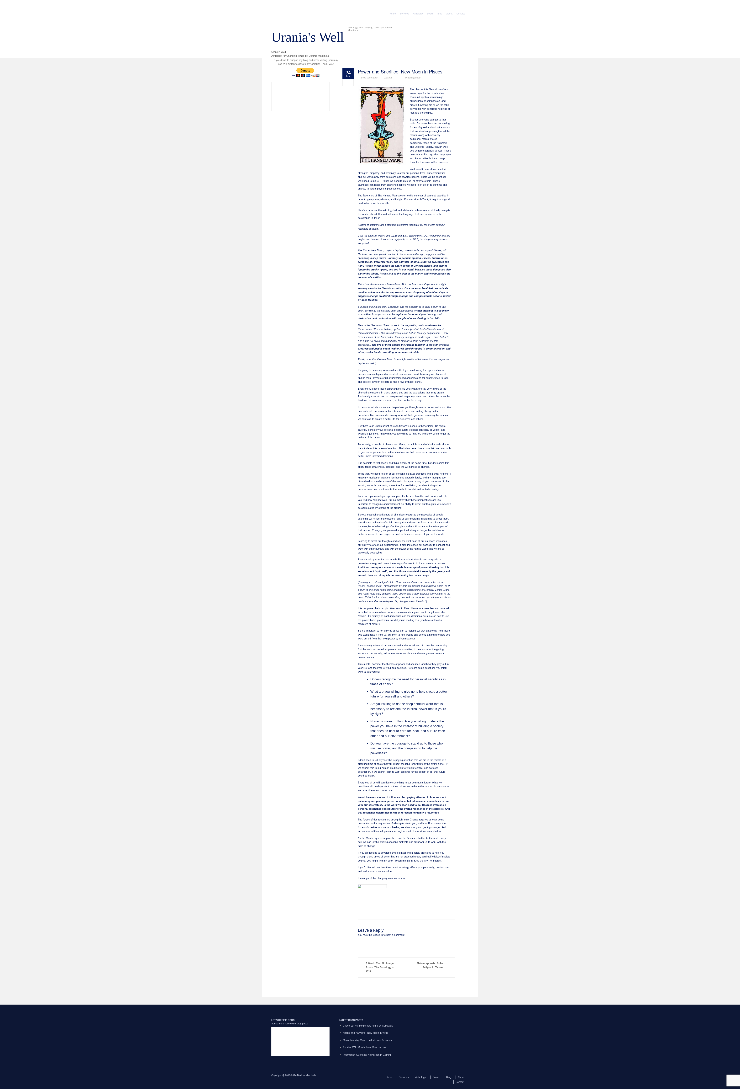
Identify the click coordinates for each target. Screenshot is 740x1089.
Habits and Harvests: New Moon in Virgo (365, 1032)
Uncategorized (412, 77)
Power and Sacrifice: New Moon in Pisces (400, 71)
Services (404, 13)
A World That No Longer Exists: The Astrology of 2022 (380, 967)
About (449, 13)
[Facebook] (274, 7)
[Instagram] (289, 7)
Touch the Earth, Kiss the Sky (412, 860)
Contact (461, 13)
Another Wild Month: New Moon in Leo (364, 1047)
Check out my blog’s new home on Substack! (368, 1025)
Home (392, 13)
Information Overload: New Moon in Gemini (367, 1054)
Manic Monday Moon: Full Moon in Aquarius (367, 1040)
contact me (442, 867)
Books (430, 13)
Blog (439, 13)
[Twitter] (281, 7)
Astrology (418, 13)
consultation (385, 871)
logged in (378, 934)
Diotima (388, 77)
